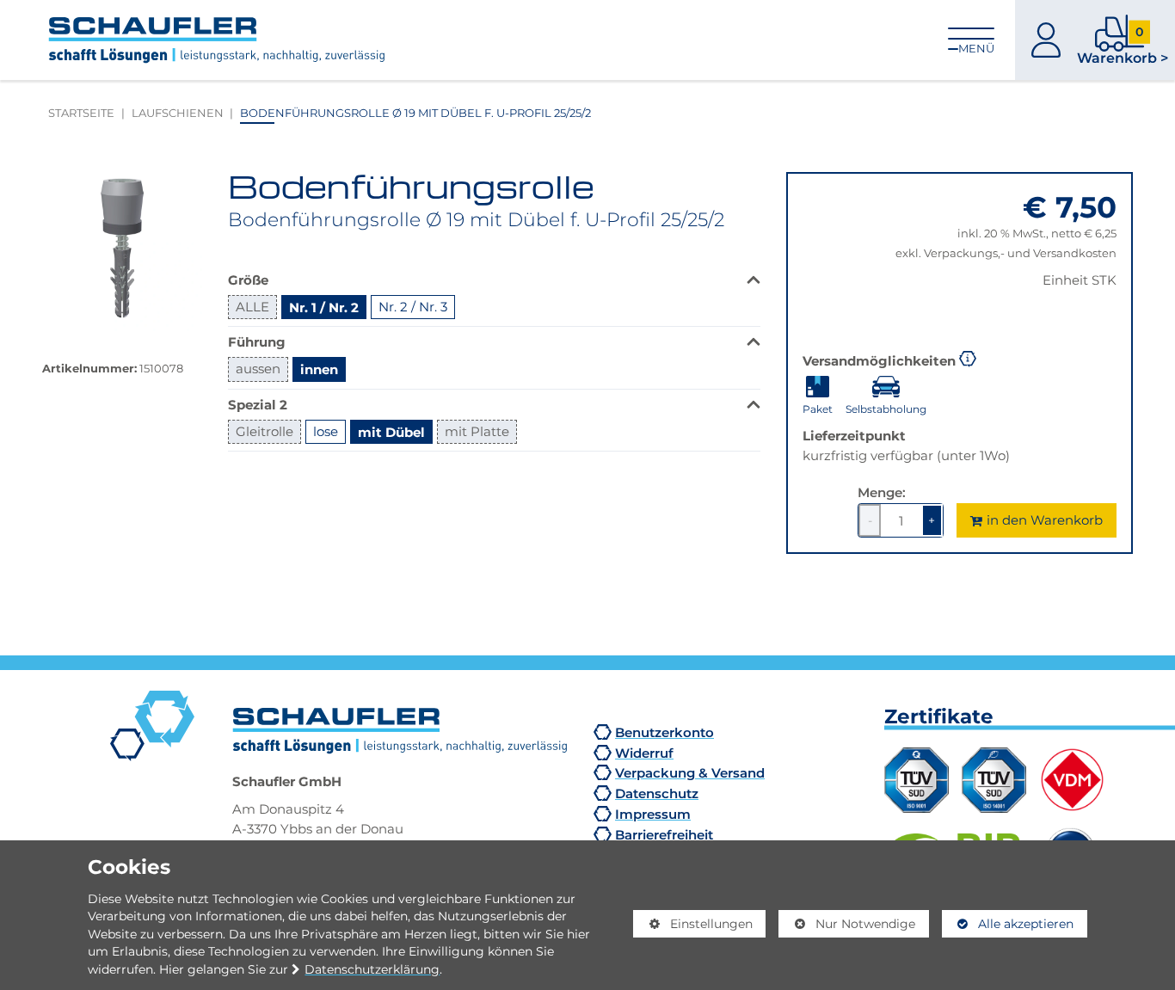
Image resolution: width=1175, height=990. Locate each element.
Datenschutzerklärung (372, 969)
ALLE (252, 306)
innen (319, 369)
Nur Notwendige (846, 927)
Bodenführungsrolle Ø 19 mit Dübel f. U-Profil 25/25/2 (415, 113)
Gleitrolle (264, 431)
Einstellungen (692, 927)
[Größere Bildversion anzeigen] (122, 252)
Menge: (882, 492)
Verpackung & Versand (690, 772)
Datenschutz (656, 793)
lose (325, 431)
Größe (248, 279)
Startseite (81, 113)
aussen (258, 368)
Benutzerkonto (664, 732)
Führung (257, 341)
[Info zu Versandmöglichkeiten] (967, 357)
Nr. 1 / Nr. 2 (324, 307)
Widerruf (644, 752)
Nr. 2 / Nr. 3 (412, 306)
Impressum (653, 813)
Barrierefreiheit (664, 834)
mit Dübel (391, 431)
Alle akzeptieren (1007, 923)
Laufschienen (178, 113)
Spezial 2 (257, 404)
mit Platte (477, 431)
